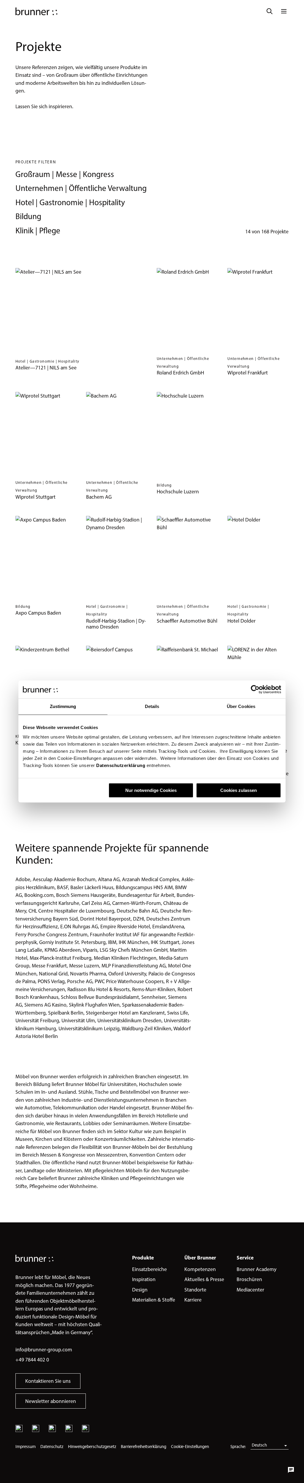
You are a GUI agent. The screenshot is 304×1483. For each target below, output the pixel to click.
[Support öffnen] (291, 1470)
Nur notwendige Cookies (151, 790)
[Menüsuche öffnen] (269, 11)
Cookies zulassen (238, 790)
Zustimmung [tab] (63, 706)
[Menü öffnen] (284, 11)
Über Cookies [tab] (241, 706)
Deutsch (259, 1445)
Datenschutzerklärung (120, 765)
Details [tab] (152, 706)
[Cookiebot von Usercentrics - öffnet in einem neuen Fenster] (255, 689)
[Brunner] (36, 11)
